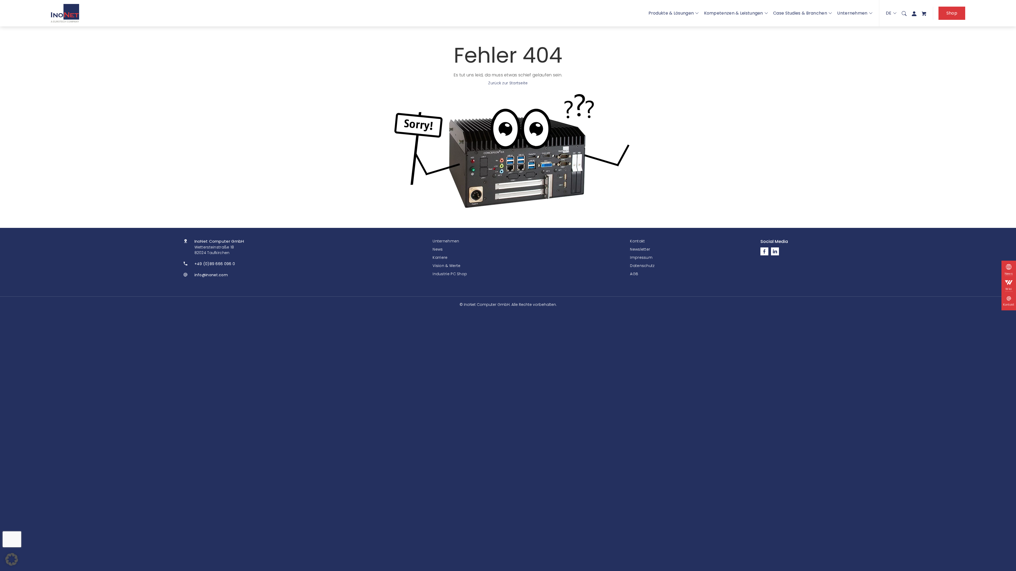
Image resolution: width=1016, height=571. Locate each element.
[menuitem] (904, 13)
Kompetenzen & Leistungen (733, 13)
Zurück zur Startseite (508, 83)
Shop (951, 13)
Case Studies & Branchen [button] (800, 13)
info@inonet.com (211, 275)
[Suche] (904, 13)
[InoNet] (65, 13)
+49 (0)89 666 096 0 (214, 263)
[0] (924, 13)
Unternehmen (852, 13)
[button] (11, 559)
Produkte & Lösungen (671, 13)
